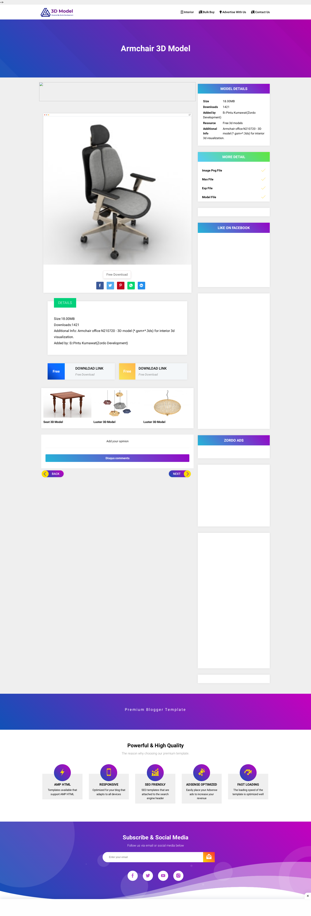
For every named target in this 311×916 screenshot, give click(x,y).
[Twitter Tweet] (110, 285)
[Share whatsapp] (131, 285)
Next (177, 473)
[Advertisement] (117, 509)
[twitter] (148, 877)
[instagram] (178, 877)
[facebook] (133, 877)
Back (55, 473)
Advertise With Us (234, 12)
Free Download (117, 274)
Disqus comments (117, 458)
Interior (188, 12)
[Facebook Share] (100, 285)
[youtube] (163, 877)
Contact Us (262, 12)
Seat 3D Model (53, 422)
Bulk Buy (208, 12)
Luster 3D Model (105, 422)
